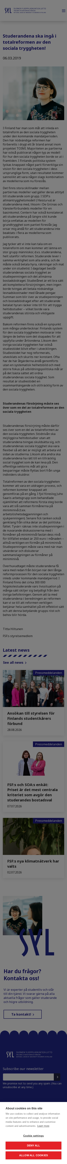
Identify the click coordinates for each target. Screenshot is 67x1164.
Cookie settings (33, 1135)
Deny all (33, 1145)
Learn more (43, 1126)
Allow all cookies (33, 1155)
